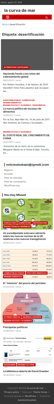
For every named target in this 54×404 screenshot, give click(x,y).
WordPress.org (12, 185)
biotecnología (40, 223)
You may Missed (15, 195)
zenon (18, 80)
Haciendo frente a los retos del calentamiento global (21, 75)
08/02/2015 (8, 80)
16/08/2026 (8, 375)
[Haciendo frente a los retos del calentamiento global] (27, 54)
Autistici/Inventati (27, 400)
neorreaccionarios (32, 317)
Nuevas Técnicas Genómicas (17, 227)
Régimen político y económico (17, 105)
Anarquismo (10, 365)
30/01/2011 (8, 142)
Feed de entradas (13, 177)
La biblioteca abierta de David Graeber (26, 371)
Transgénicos (38, 105)
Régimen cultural (26, 365)
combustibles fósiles (14, 273)
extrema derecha (12, 317)
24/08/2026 (8, 243)
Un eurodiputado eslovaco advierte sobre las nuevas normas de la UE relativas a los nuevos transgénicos (24, 236)
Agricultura (10, 223)
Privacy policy (11, 392)
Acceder (8, 173)
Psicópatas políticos (15, 327)
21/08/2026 (8, 331)
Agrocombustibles (12, 100)
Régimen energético (12, 103)
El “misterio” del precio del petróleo (24, 283)
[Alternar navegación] (7, 17)
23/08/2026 (8, 287)
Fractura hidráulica (37, 273)
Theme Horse (40, 392)
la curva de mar (19, 10)
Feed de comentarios (15, 181)
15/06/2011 (8, 115)
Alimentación (28, 100)
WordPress (30, 396)
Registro (8, 170)
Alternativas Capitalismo (16, 67)
